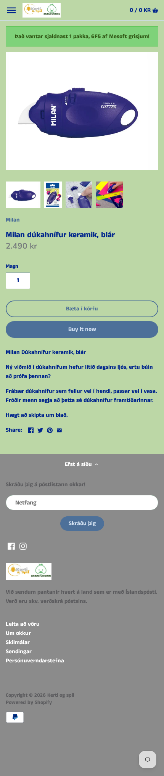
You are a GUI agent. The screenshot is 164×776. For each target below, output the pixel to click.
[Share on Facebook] (31, 429)
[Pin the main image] (50, 429)
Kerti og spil (60, 695)
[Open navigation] (11, 10)
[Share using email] (59, 429)
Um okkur (18, 633)
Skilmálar (18, 642)
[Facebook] (11, 546)
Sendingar (19, 651)
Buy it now (82, 329)
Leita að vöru (23, 624)
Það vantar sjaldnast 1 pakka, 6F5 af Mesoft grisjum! (82, 36)
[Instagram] (23, 546)
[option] (23, 195)
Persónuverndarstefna (35, 661)
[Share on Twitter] (40, 429)
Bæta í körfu (82, 309)
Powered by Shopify (29, 702)
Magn (12, 266)
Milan (13, 220)
